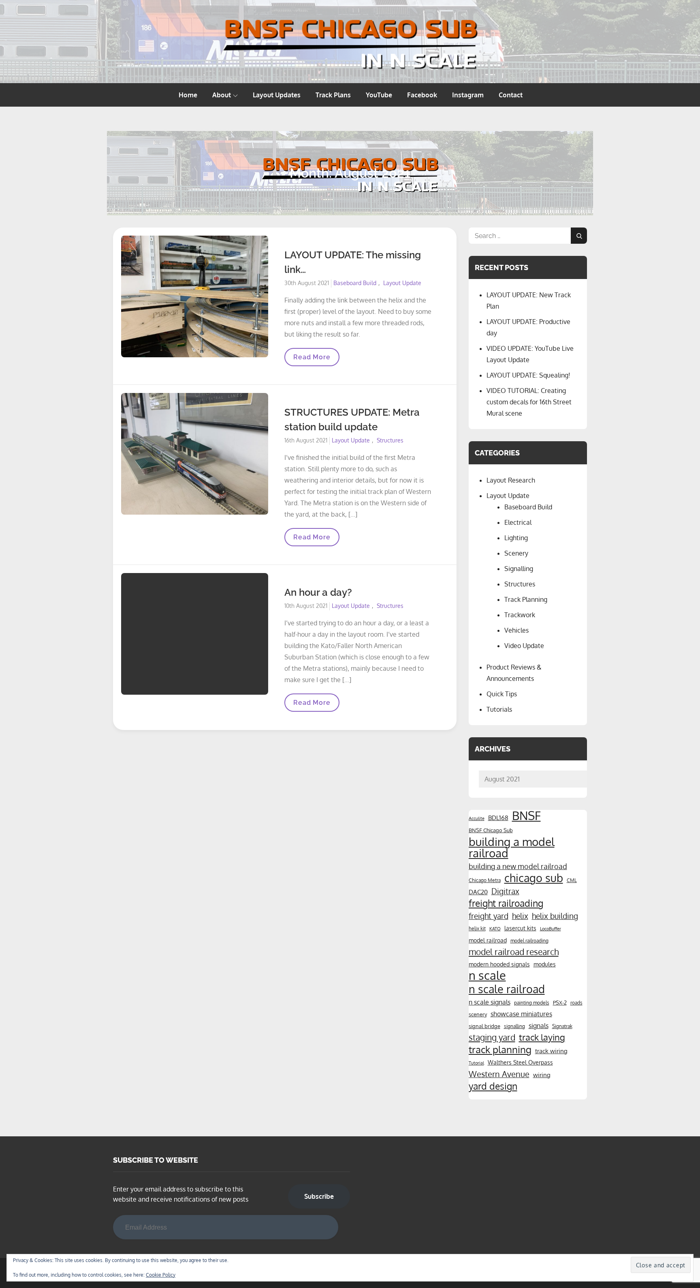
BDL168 (498, 818)
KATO (495, 929)
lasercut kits (520, 928)
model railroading (529, 940)
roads (576, 1002)
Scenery (516, 553)
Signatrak (562, 1026)
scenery (478, 1014)
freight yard (488, 916)
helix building (555, 916)
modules (545, 964)
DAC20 (478, 892)
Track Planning (525, 599)
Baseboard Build (354, 282)
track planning (500, 1049)
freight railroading (506, 903)
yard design (493, 1086)
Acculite (476, 818)
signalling (514, 1026)
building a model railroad (512, 847)
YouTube (379, 95)
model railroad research (514, 952)
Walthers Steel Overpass (520, 1062)
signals (538, 1026)
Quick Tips (502, 694)
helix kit (477, 928)
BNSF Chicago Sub (491, 829)
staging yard (492, 1037)
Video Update (524, 646)
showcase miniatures (521, 1014)
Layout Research (511, 480)
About (221, 95)
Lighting (516, 538)
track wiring (551, 1051)
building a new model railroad (518, 866)
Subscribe (319, 1196)
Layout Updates (277, 95)
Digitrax (505, 891)
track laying (542, 1037)
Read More (311, 359)
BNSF (526, 815)
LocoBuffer (550, 929)
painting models (531, 1002)
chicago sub (533, 878)
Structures (390, 440)
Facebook (422, 95)
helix (520, 916)
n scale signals (489, 1002)
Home (188, 95)
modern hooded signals (499, 964)
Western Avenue (499, 1074)
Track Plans (333, 95)
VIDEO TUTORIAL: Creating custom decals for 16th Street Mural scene (529, 401)
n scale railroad (507, 988)
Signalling (518, 569)
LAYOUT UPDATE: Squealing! (528, 375)
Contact (511, 95)
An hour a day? (318, 592)
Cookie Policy (160, 1275)
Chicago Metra (485, 880)
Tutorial (476, 1063)
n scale (487, 975)
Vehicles (516, 630)
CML (572, 880)
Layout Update (402, 282)
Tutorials (499, 709)
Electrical (517, 522)
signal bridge (484, 1025)
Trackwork (519, 615)
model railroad (488, 940)
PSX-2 (560, 1002)
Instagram (468, 95)
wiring (542, 1075)
